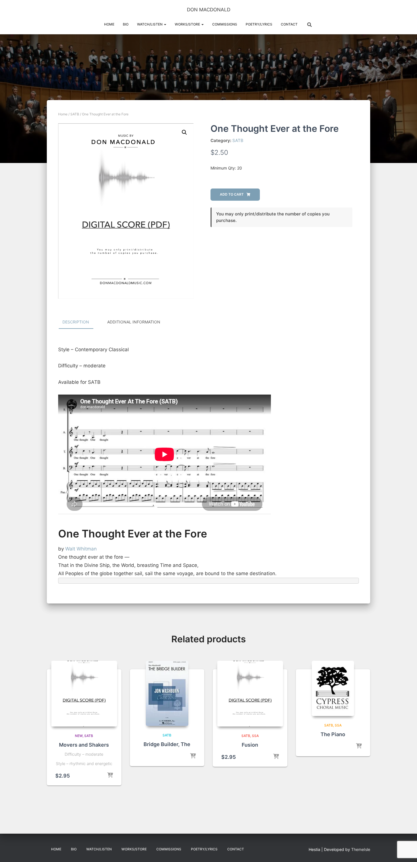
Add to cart (232, 194)
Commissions (224, 24)
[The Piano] (333, 688)
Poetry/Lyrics (259, 24)
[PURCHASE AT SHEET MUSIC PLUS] (193, 756)
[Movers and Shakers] (84, 694)
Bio (126, 24)
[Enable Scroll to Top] (406, 851)
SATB (74, 114)
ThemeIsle (360, 849)
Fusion (250, 745)
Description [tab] (75, 321)
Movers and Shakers (84, 745)
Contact (289, 24)
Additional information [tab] (133, 321)
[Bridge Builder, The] (167, 693)
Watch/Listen (150, 24)
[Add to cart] (110, 775)
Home (109, 24)
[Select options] (276, 757)
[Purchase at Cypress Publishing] (359, 746)
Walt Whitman (81, 549)
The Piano (333, 734)
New (79, 736)
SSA (255, 736)
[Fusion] (250, 694)
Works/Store (188, 24)
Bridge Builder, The (167, 744)
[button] (164, 24)
